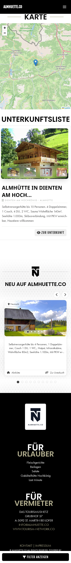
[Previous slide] (56, 294)
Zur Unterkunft (52, 232)
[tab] (28, 332)
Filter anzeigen (37, 557)
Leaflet (67, 107)
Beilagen (35, 467)
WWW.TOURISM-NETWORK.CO (34, 529)
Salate (35, 471)
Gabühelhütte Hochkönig (35, 476)
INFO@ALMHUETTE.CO (34, 525)
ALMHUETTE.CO (12, 7)
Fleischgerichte (35, 462)
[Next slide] (65, 294)
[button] (62, 7)
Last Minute (35, 480)
